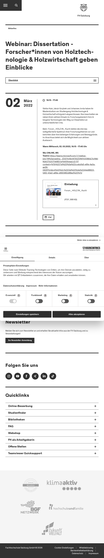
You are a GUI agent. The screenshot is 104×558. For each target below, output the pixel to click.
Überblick (13, 80)
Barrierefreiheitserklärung (82, 550)
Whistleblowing (86, 547)
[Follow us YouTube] (17, 377)
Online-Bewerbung (20, 406)
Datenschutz (77, 553)
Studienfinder (17, 413)
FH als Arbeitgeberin (21, 440)
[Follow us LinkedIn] (44, 377)
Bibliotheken (16, 419)
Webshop (14, 433)
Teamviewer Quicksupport (25, 453)
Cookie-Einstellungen (64, 547)
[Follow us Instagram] (8, 377)
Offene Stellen (17, 446)
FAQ (10, 426)
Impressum (94, 553)
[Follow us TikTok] (52, 377)
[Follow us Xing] (35, 377)
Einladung (71, 184)
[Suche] (16, 5)
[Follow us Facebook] (26, 377)
